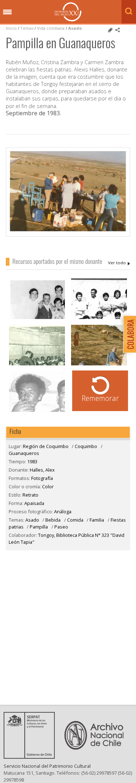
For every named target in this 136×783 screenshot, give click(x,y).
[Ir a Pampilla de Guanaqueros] (99, 364)
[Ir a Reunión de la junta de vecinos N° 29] (37, 364)
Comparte (117, 30)
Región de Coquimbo (46, 446)
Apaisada (34, 503)
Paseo (61, 526)
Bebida (53, 520)
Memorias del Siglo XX (68, 12)
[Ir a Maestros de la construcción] (37, 411)
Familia (97, 520)
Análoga (62, 511)
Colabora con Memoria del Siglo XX (128, 334)
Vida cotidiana (51, 28)
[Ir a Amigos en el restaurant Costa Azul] (37, 318)
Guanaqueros (24, 453)
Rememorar (100, 398)
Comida (75, 520)
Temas (26, 28)
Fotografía (42, 478)
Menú (7, 12)
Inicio (11, 28)
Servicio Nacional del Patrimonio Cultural (47, 766)
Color (48, 486)
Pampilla (39, 526)
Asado (75, 28)
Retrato (30, 495)
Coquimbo (86, 446)
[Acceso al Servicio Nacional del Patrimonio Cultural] (31, 757)
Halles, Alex (119, 263)
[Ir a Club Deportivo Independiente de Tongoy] (99, 318)
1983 (32, 461)
